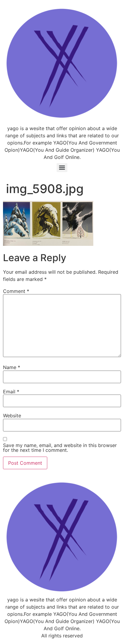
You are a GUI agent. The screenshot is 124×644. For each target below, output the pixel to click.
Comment (16, 291)
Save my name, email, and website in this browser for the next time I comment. (60, 447)
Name (11, 367)
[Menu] (62, 167)
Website (12, 415)
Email (11, 391)
